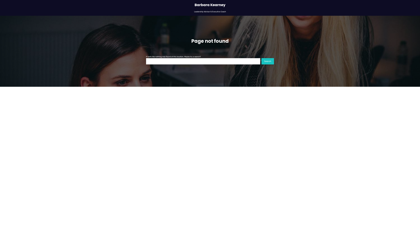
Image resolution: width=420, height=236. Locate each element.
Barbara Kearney (210, 4)
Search (267, 61)
